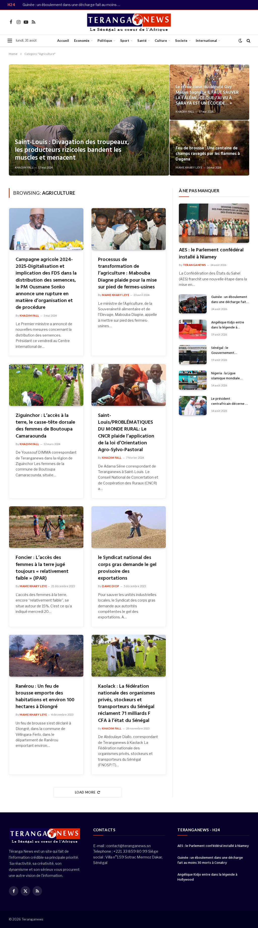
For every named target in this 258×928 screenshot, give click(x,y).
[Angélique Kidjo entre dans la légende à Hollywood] (193, 329)
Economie (81, 41)
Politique (105, 41)
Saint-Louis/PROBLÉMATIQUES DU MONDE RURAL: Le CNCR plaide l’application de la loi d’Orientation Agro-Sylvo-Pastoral (126, 432)
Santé (142, 41)
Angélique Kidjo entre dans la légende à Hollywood (227, 325)
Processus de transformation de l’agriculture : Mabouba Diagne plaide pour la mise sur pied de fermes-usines (127, 273)
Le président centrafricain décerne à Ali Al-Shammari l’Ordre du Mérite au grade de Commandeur (229, 401)
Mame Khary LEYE (189, 167)
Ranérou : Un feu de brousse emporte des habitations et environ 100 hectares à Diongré (45, 697)
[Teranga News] (129, 22)
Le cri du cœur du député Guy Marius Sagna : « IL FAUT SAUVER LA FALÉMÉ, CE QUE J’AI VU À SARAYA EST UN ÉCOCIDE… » (207, 95)
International (206, 41)
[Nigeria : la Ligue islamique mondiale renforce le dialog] (193, 380)
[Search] (248, 40)
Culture (161, 41)
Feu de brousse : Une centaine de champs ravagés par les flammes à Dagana (208, 154)
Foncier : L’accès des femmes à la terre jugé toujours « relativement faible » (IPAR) (42, 568)
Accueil (63, 41)
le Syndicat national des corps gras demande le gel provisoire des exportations (127, 568)
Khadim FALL (24, 167)
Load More (85, 792)
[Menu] (10, 40)
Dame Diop (110, 586)
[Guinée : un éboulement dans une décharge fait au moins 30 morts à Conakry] (193, 303)
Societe (181, 41)
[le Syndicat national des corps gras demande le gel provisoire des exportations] (128, 527)
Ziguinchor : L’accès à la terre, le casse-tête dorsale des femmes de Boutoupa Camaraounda (45, 426)
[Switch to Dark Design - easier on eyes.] (240, 41)
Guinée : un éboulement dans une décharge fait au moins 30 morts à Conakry (73, 5)
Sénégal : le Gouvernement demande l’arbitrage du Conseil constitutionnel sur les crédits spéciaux (229, 351)
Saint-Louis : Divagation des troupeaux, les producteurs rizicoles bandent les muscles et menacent (72, 150)
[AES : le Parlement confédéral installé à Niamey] (214, 223)
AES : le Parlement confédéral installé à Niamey (211, 253)
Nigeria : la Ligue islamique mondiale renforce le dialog (225, 376)
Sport (124, 41)
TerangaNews (194, 265)
